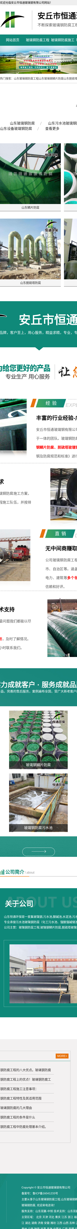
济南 (40, 1222)
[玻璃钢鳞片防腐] (38, 739)
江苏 (64, 1217)
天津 (45, 1217)
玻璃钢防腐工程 (37, 40)
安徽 (47, 1222)
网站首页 (12, 40)
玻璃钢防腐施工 (62, 40)
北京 (39, 1217)
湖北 (28, 1222)
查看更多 (52, 129)
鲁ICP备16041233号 (45, 1193)
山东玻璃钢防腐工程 (26, 78)
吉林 (72, 1222)
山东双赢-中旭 (44, 1211)
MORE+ (62, 1056)
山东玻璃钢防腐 (22, 123)
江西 (59, 1222)
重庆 (58, 1217)
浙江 (70, 1217)
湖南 (34, 1222)
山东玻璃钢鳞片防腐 (51, 78)
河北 (51, 1217)
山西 (66, 1222)
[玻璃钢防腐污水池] (38, 802)
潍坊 (53, 1222)
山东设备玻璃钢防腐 (16, 129)
